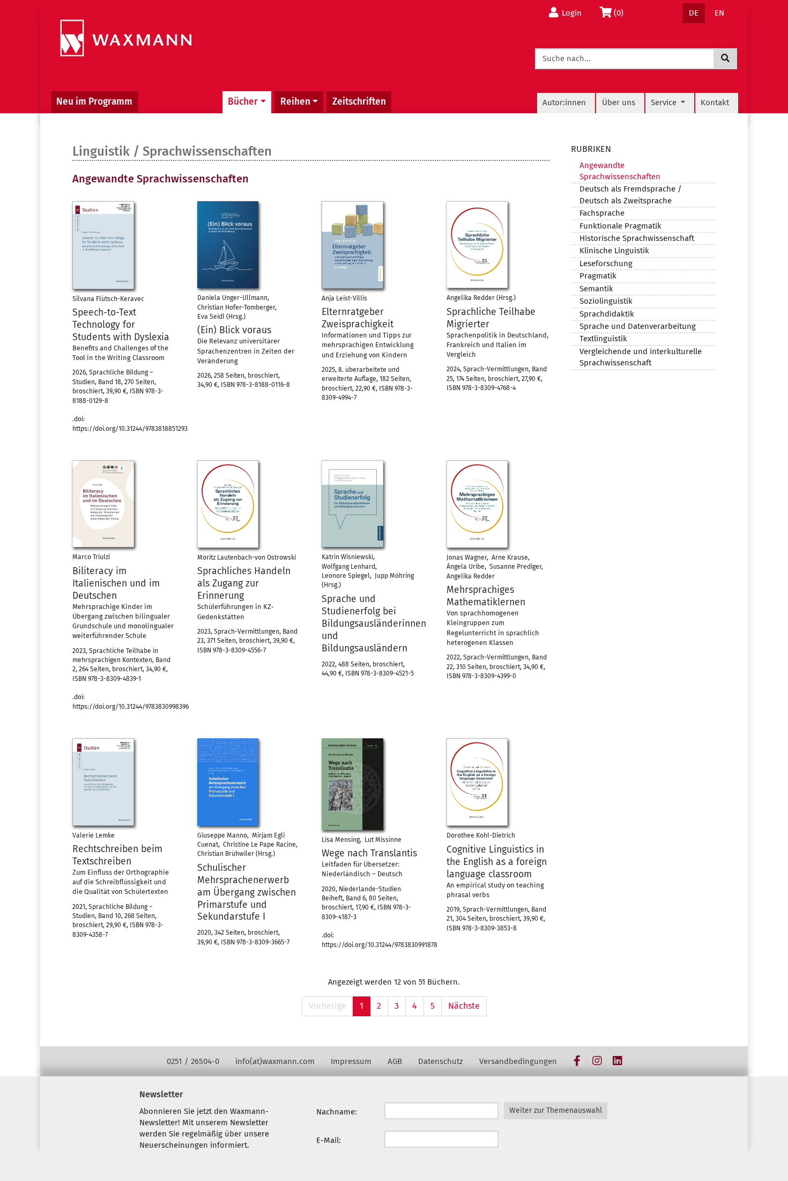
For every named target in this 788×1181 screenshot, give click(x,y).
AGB (395, 1061)
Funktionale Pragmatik (620, 226)
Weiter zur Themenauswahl (555, 1110)
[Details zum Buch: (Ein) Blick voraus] (228, 244)
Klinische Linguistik (614, 250)
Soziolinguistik (606, 301)
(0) (621, 13)
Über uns (618, 102)
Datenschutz (440, 1061)
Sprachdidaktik (606, 314)
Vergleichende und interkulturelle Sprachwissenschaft (640, 357)
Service (665, 102)
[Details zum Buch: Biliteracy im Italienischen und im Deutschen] (103, 503)
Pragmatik (597, 276)
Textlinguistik (603, 338)
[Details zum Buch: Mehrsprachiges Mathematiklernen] (477, 504)
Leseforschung (606, 263)
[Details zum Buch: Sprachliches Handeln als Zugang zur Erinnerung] (228, 504)
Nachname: (336, 1112)
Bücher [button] (243, 101)
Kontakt (715, 102)
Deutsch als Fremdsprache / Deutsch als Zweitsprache (630, 194)
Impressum (351, 1061)
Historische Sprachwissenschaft (636, 238)
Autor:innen (564, 102)
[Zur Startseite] (125, 38)
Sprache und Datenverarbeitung (637, 326)
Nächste (464, 1006)
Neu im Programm (94, 101)
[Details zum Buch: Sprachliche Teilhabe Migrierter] (477, 244)
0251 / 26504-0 (193, 1061)
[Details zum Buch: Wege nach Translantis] (352, 784)
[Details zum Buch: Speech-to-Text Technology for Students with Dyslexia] (103, 245)
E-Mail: (328, 1140)
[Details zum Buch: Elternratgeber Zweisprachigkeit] (352, 245)
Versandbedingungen (518, 1061)
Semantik (596, 289)
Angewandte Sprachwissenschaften (619, 170)
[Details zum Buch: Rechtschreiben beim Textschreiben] (103, 781)
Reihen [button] (295, 101)
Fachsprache (602, 213)
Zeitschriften (359, 101)
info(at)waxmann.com (275, 1061)
